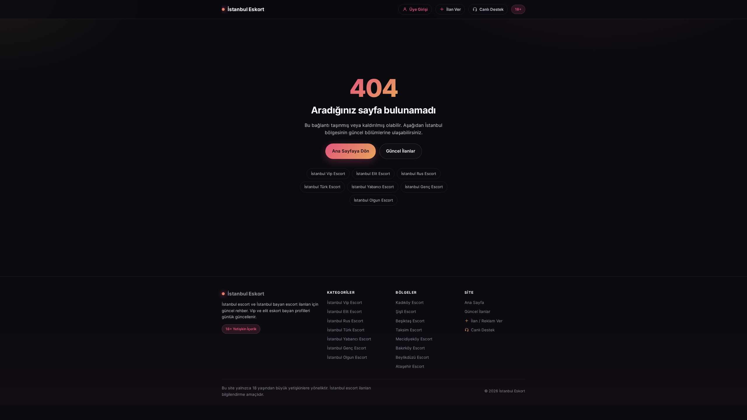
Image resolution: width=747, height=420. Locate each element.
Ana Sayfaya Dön (350, 151)
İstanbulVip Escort (328, 173)
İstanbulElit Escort (373, 173)
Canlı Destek (483, 330)
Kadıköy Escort (410, 302)
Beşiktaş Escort (410, 320)
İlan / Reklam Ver (486, 320)
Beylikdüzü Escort (412, 357)
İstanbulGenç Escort (424, 186)
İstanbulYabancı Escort (373, 186)
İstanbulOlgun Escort (373, 200)
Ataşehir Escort (410, 366)
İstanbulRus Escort (418, 173)
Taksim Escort (409, 330)
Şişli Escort (406, 311)
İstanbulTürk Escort (322, 186)
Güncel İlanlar (400, 151)
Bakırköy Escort (410, 348)
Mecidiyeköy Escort (414, 339)
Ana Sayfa (474, 302)
